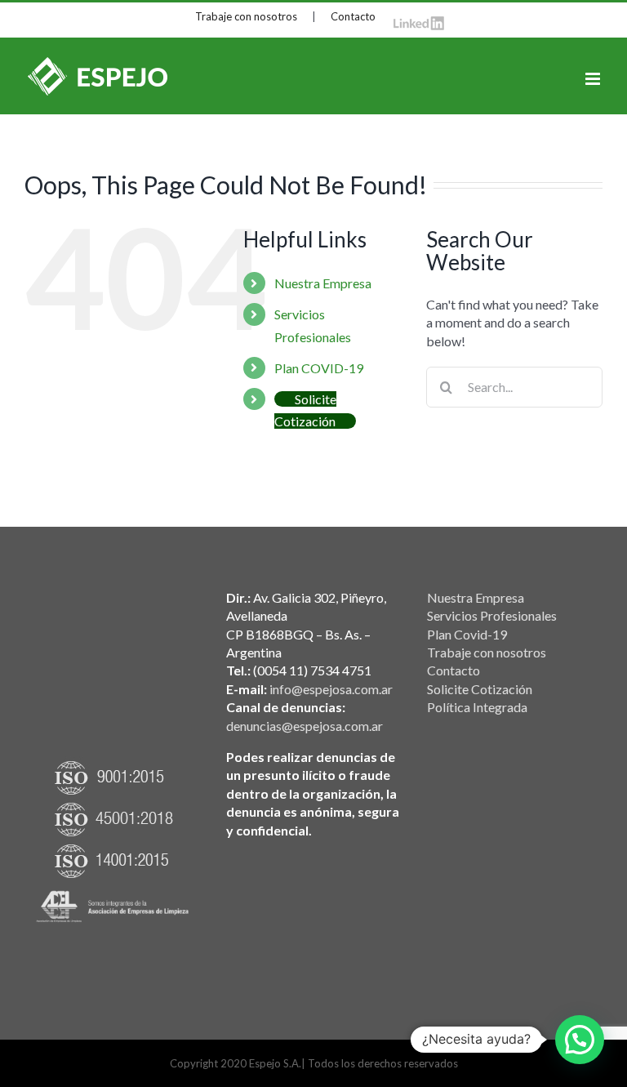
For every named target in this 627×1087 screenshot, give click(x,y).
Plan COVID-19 (318, 368)
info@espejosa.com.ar (331, 689)
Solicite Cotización (479, 689)
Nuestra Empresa (322, 283)
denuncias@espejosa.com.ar (304, 725)
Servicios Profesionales (492, 615)
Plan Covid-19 (467, 634)
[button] (579, 1039)
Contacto (353, 16)
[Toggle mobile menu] (594, 78)
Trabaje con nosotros (246, 16)
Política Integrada (477, 707)
